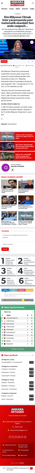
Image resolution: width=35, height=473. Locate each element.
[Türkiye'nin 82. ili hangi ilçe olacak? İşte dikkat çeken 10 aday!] (26, 216)
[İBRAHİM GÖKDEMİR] (5, 167)
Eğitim (18, 9)
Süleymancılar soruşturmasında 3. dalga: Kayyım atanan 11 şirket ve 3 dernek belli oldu (29, 272)
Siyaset (27, 278)
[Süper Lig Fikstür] (33, 355)
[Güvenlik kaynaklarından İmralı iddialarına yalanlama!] (26, 184)
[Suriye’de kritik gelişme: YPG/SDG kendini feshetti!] (9, 200)
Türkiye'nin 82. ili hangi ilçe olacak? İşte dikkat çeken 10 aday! (25, 223)
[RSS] (25, 437)
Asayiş (11, 9)
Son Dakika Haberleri (10, 455)
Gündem (4, 9)
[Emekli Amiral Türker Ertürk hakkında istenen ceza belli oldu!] (26, 200)
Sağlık (32, 9)
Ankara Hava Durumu (10, 445)
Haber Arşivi (23, 455)
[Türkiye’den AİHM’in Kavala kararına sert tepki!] (9, 184)
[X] (13, 437)
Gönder (5, 249)
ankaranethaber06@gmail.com (18, 430)
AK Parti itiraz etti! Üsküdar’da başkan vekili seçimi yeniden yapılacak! (29, 282)
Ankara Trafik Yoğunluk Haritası (23, 445)
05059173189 (19, 427)
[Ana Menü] (2, 3)
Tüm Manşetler (24, 450)
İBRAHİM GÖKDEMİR (7, 65)
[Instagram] (16, 437)
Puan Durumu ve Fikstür (8, 451)
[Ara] (33, 3)
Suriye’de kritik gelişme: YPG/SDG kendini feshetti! (8, 207)
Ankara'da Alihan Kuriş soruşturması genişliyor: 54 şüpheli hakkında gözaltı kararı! (11, 282)
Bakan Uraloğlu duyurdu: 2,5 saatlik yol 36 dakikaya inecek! (11, 272)
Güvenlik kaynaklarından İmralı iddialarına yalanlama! (25, 191)
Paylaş (5, 61)
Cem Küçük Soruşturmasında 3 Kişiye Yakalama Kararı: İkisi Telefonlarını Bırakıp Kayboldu (29, 262)
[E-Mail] (12, 170)
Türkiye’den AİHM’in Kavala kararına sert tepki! (7, 191)
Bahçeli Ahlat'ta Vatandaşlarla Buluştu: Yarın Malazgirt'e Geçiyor (9, 223)
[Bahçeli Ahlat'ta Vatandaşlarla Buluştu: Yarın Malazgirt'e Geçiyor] (9, 216)
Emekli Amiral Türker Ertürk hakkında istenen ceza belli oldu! (25, 207)
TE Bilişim (21, 463)
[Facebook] (9, 437)
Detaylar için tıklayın (17, 349)
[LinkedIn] (19, 437)
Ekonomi (25, 9)
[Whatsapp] (22, 437)
